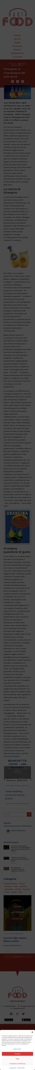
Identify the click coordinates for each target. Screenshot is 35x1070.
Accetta (17, 1054)
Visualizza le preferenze (17, 1063)
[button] (32, 1032)
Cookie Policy (13, 1067)
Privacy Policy (21, 1067)
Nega (17, 1059)
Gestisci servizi (17, 1049)
